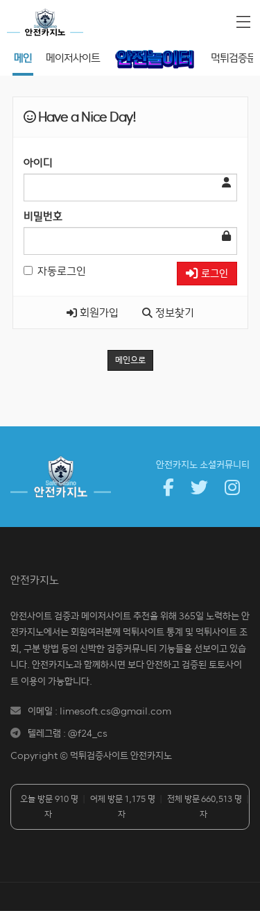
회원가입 (98, 312)
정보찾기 (173, 312)
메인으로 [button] (130, 360)
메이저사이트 (73, 58)
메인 (23, 58)
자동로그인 (61, 271)
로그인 (213, 273)
